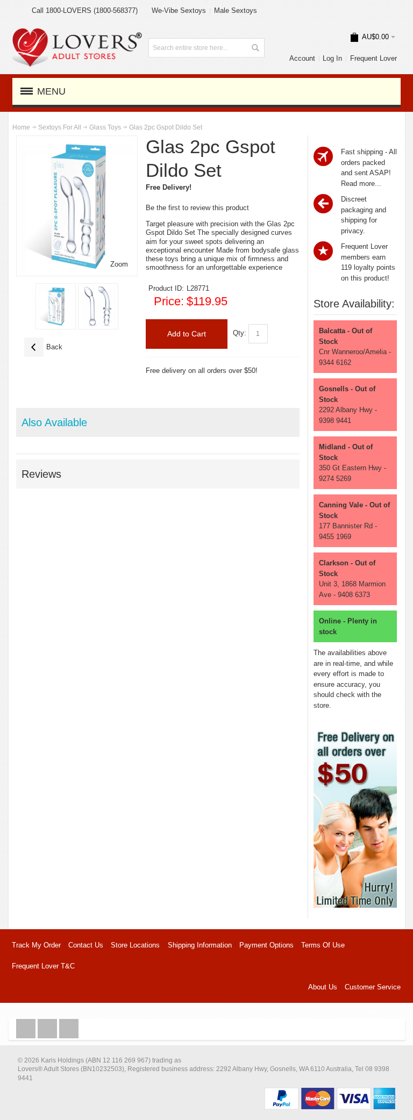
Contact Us (85, 945)
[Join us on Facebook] (27, 1029)
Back (43, 347)
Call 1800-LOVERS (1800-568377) (85, 10)
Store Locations (135, 945)
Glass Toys (105, 127)
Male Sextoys (235, 10)
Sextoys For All (59, 127)
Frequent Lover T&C (43, 966)
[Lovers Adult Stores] (77, 34)
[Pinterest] (69, 1029)
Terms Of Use (323, 945)
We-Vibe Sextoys (179, 10)
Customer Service (373, 987)
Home (21, 127)
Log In (332, 58)
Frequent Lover (373, 58)
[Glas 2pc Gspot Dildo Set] (55, 306)
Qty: (239, 333)
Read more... (361, 184)
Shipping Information (200, 945)
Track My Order (36, 945)
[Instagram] (48, 1029)
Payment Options (266, 945)
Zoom (119, 264)
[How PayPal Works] (330, 1093)
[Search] (255, 48)
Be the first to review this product (197, 208)
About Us (322, 987)
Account (302, 58)
